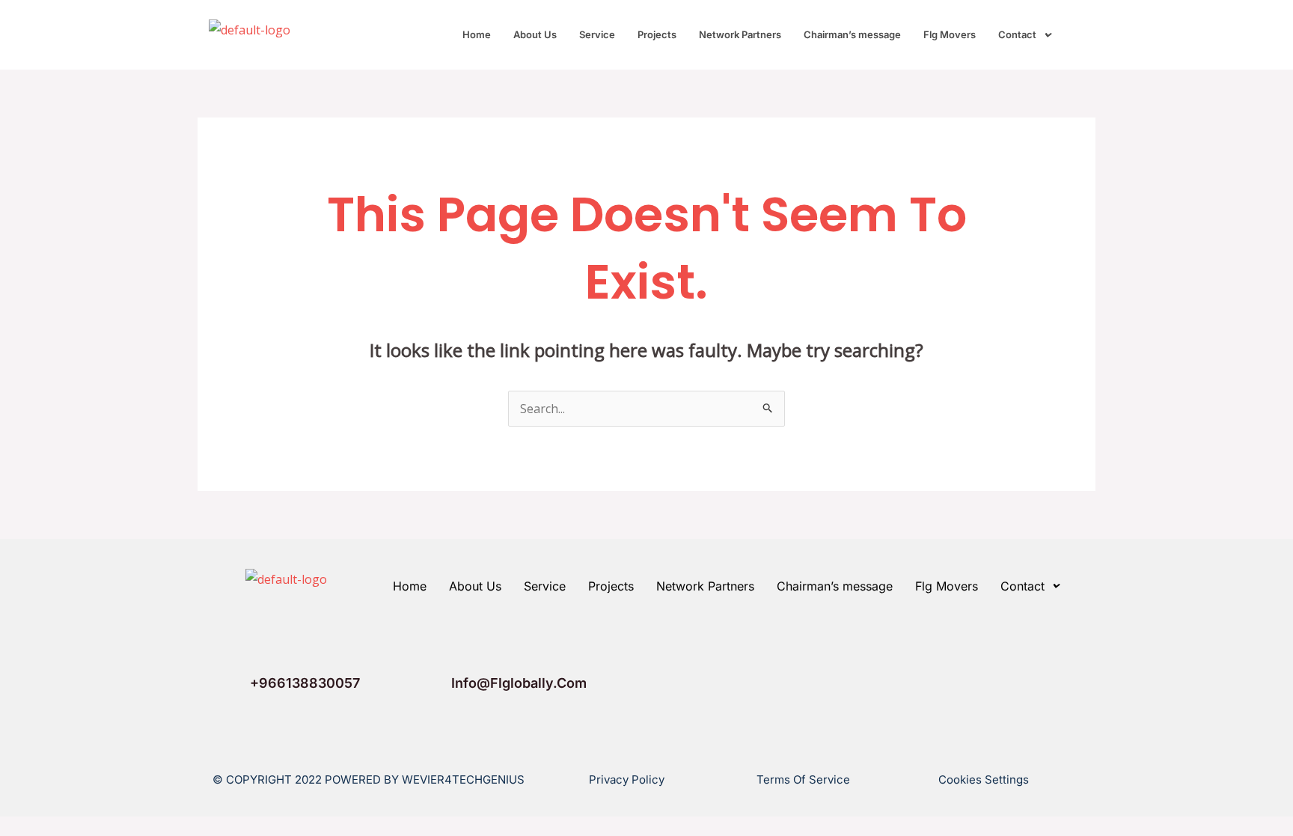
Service (597, 34)
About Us (535, 34)
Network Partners (740, 34)
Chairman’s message (852, 34)
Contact (1017, 34)
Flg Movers (949, 34)
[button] (1024, 35)
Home (476, 34)
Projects (657, 34)
